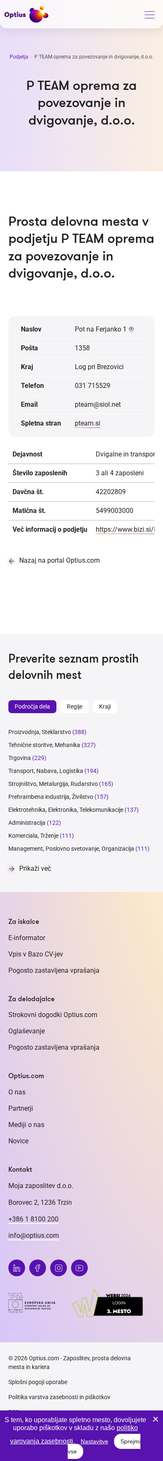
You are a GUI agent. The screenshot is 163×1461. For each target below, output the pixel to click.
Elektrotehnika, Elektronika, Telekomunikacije (65, 809)
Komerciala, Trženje (33, 835)
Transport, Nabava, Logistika (45, 770)
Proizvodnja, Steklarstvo (39, 732)
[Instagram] (58, 1268)
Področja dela (32, 706)
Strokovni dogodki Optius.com (52, 1015)
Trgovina (19, 758)
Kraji (105, 706)
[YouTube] (79, 1268)
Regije (74, 706)
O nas (16, 1092)
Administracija (27, 822)
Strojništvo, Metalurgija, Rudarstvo (53, 783)
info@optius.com (33, 1235)
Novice (18, 1141)
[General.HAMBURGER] (149, 16)
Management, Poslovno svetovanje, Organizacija (71, 848)
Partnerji (20, 1108)
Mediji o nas (26, 1125)
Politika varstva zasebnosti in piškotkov (59, 1397)
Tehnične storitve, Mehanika (44, 745)
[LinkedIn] (16, 1268)
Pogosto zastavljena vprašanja (53, 970)
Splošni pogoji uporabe (37, 1382)
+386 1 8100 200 (33, 1219)
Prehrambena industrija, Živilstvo (50, 796)
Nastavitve (94, 1441)
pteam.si (87, 423)
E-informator (26, 938)
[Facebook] (37, 1268)
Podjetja (20, 57)
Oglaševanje (26, 1031)
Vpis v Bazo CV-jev (35, 954)
